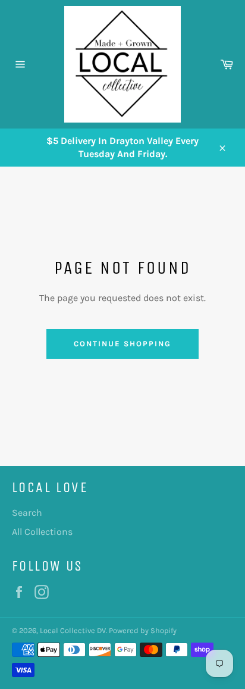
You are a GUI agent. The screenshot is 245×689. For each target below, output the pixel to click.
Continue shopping (122, 343)
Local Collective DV (73, 630)
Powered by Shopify (143, 630)
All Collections (42, 531)
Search (27, 512)
